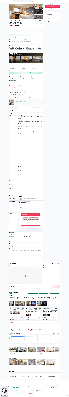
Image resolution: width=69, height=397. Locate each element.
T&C (44, 386)
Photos (11, 20)
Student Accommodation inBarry (12, 376)
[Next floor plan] (41, 219)
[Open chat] (67, 395)
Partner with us (29, 390)
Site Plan (11, 213)
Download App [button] (44, 1)
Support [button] (49, 1)
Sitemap (45, 389)
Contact (45, 385)
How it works (29, 385)
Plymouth (17, 3)
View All (35, 29)
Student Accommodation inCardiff (38, 376)
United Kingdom (13, 3)
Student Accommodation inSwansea (25, 376)
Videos (15, 20)
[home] (10, 1)
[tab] (11, 265)
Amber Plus (37, 386)
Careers (29, 393)
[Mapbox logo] (11, 283)
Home (10, 3)
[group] (31, 219)
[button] (8, 386)
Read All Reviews (11, 322)
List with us (29, 389)
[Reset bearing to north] (10, 282)
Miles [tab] (53, 263)
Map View (20, 20)
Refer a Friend (29, 386)
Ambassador (37, 389)
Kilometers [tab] (57, 263)
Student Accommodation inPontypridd (51, 376)
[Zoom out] (10, 281)
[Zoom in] (10, 280)
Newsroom (37, 385)
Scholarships (37, 390)
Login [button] (56, 1)
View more (20, 196)
